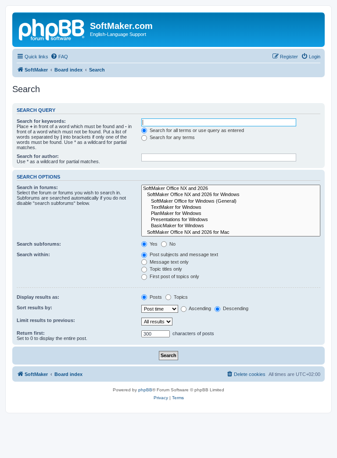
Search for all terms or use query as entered (196, 130)
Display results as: (38, 297)
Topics (180, 297)
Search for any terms (171, 137)
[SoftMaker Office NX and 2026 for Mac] (230, 232)
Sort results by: (34, 307)
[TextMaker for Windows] (230, 207)
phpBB (145, 389)
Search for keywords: (41, 121)
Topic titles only (165, 269)
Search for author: (38, 156)
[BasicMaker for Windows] (230, 226)
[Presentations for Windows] (230, 220)
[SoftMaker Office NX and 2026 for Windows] (230, 195)
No (172, 244)
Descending (235, 308)
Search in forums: (37, 187)
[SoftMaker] (52, 28)
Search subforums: (39, 244)
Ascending (199, 308)
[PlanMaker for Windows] (230, 214)
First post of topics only (173, 276)
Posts (155, 297)
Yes (153, 244)
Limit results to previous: (46, 320)
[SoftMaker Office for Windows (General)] (230, 201)
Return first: (31, 333)
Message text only (168, 262)
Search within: (33, 254)
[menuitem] (59, 56)
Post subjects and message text (183, 254)
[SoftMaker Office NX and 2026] (230, 189)
